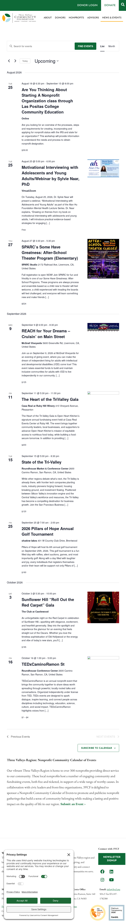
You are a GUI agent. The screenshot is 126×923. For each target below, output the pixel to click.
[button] (122, 4)
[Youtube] (111, 880)
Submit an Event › (73, 804)
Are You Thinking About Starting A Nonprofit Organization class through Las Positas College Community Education (47, 101)
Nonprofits (76, 18)
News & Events (111, 18)
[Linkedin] (111, 871)
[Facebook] (102, 871)
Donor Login (87, 5)
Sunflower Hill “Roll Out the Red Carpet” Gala (48, 602)
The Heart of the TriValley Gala (50, 399)
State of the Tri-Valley (41, 462)
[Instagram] (102, 880)
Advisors (93, 18)
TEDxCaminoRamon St (43, 664)
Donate (110, 5)
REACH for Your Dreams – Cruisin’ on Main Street (46, 333)
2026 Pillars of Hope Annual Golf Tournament (48, 531)
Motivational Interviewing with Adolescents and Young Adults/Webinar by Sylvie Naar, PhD (50, 175)
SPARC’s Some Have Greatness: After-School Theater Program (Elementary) (50, 252)
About (48, 18)
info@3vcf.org (113, 889)
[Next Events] (15, 61)
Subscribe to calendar (96, 748)
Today (25, 60)
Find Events (85, 46)
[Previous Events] (9, 61)
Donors (60, 18)
